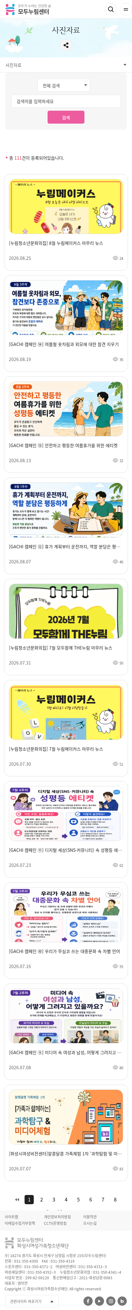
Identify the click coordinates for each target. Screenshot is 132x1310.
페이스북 (88, 1301)
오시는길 (90, 1223)
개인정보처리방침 (57, 1217)
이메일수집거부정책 (20, 1223)
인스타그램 (110, 1301)
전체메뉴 (126, 9)
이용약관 (90, 1217)
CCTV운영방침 (55, 1223)
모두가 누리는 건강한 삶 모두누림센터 (28, 9)
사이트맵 (11, 1217)
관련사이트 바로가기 (25, 1301)
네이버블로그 (122, 1301)
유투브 (99, 1301)
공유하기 (66, 45)
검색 (111, 9)
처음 (16, 1199)
